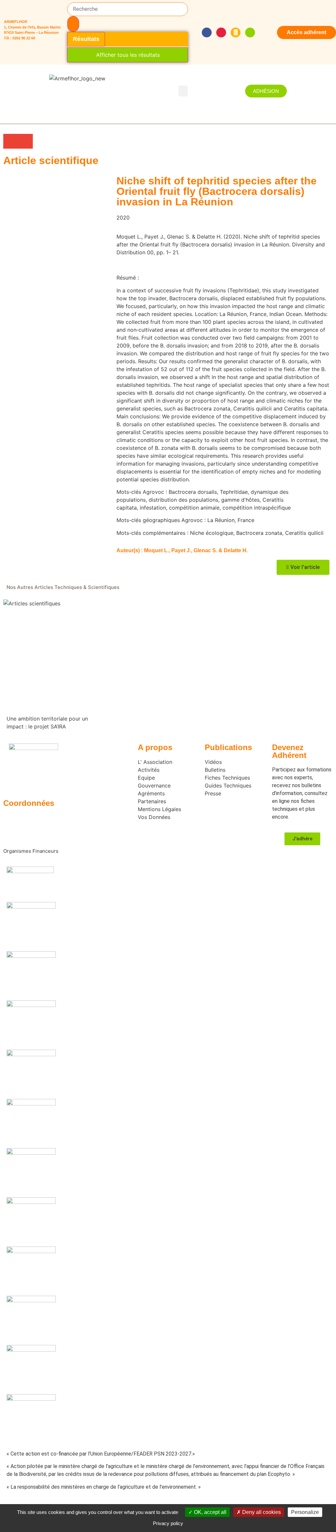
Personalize (305, 1512)
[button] (183, 91)
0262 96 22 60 (23, 38)
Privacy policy (168, 1523)
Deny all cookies (261, 1512)
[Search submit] (73, 24)
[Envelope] (236, 32)
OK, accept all (209, 1512)
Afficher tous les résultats (128, 55)
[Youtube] (221, 32)
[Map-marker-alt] (250, 32)
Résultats (86, 39)
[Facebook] (207, 32)
